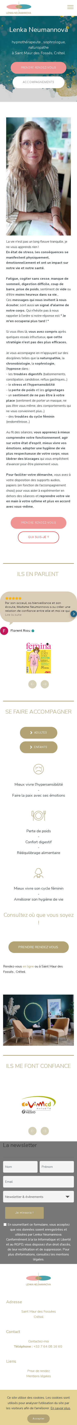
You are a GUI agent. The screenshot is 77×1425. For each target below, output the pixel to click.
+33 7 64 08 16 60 (48, 1320)
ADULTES (40, 732)
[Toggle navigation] (70, 7)
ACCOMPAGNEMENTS (38, 82)
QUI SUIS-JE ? (38, 537)
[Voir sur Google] (4, 631)
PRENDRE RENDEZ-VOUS (38, 67)
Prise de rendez (38, 1345)
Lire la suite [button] (13, 614)
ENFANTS (40, 747)
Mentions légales (38, 1350)
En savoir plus (60, 1408)
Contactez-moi (38, 1315)
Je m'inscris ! (24, 1186)
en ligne (28, 966)
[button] (3, 614)
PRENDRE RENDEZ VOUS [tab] (38, 947)
